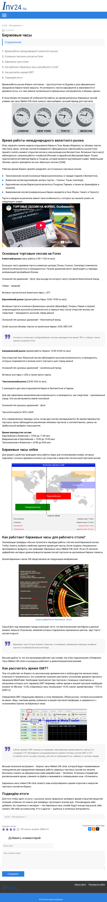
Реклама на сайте (97, 884)
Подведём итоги (12, 77)
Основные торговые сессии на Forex (22, 56)
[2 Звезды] (7, 829)
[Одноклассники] (93, 829)
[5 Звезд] (18, 829)
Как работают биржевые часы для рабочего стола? (30, 67)
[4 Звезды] (15, 829)
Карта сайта (80, 884)
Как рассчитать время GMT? (18, 72)
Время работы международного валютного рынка (30, 51)
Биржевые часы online (15, 61)
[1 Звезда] (4, 829)
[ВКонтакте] (89, 829)
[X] (97, 829)
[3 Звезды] (11, 829)
